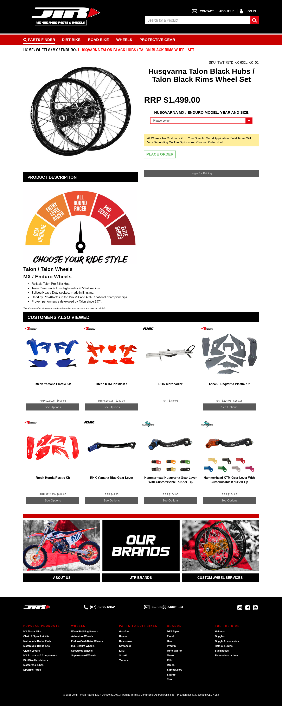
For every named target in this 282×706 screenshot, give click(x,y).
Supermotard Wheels (83, 655)
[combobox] (197, 20)
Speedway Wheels (82, 650)
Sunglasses (222, 650)
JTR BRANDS (141, 577)
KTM (121, 650)
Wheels (124, 40)
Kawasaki (125, 646)
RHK (170, 660)
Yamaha (124, 660)
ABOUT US (62, 577)
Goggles (220, 636)
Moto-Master (174, 650)
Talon (170, 679)
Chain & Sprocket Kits (36, 636)
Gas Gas (124, 631)
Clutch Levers (31, 650)
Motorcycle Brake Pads (37, 641)
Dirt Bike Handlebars (35, 660)
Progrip (171, 646)
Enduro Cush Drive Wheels (87, 641)
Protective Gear (157, 40)
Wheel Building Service (84, 631)
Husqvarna (125, 641)
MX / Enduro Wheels (83, 646)
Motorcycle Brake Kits (36, 646)
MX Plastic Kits (32, 631)
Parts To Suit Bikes (138, 626)
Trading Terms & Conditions (137, 694)
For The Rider (228, 626)
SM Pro (171, 674)
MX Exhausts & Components (40, 655)
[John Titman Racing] (66, 16)
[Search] (254, 20)
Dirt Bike (71, 40)
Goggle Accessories (227, 641)
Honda (123, 636)
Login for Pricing (201, 173)
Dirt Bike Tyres (32, 669)
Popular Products (41, 626)
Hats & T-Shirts (224, 646)
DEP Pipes (173, 631)
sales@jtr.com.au (167, 607)
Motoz (170, 655)
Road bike (98, 40)
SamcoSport (174, 669)
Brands (174, 626)
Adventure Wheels (82, 636)
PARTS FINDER (41, 40)
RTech (170, 665)
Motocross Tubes (33, 665)
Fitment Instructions (226, 655)
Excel (170, 636)
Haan (170, 641)
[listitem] (52, 371)
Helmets (220, 631)
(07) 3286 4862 (102, 607)
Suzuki (123, 655)
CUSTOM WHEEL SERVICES (220, 577)
